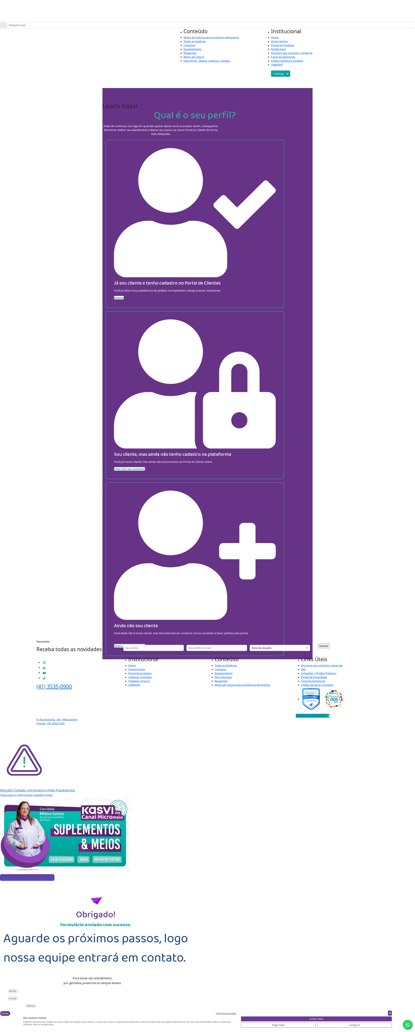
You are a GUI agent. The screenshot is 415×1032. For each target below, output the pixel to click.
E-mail (3, 998)
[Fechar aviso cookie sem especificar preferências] (390, 1013)
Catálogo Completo (140, 677)
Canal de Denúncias (283, 57)
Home (275, 37)
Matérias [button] (49, 71)
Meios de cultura (194, 57)
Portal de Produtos (282, 45)
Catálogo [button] (279, 73)
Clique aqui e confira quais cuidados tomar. (26, 795)
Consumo (189, 45)
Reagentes (190, 53)
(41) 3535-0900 (54, 686)
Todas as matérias (195, 41)
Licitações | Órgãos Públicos (319, 673)
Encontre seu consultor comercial (291, 53)
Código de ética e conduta (287, 61)
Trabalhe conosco (139, 681)
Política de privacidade (226, 1013)
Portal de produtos (140, 673)
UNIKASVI (277, 65)
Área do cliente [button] (65, 71)
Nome (3, 991)
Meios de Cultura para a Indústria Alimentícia (211, 37)
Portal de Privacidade (314, 677)
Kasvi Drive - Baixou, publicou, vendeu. (207, 61)
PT (359, 71)
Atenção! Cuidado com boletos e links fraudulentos (37, 790)
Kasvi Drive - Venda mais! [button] (312, 716)
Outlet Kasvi (278, 49)
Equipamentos (192, 49)
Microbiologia (223, 677)
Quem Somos (279, 41)
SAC (303, 669)
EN (366, 71)
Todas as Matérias (226, 665)
